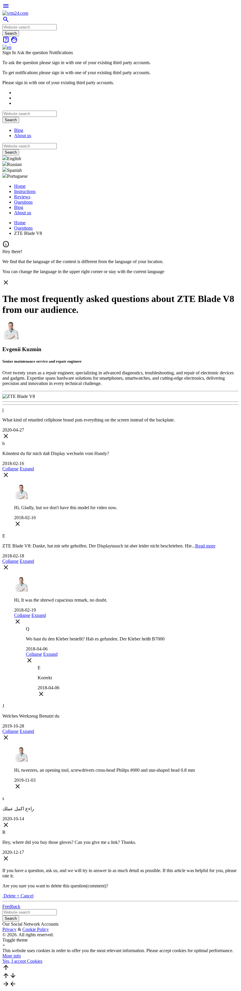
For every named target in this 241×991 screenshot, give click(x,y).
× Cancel (25, 895)
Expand (27, 468)
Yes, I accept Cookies (22, 961)
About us (22, 135)
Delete (9, 895)
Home (20, 186)
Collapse (10, 468)
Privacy (9, 929)
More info (11, 955)
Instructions (25, 191)
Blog (18, 130)
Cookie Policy (35, 929)
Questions (23, 202)
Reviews (22, 196)
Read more (205, 545)
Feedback (11, 906)
